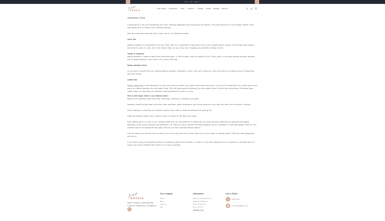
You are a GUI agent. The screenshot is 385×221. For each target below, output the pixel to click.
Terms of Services (199, 204)
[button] (173, 9)
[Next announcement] (257, 2)
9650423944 (235, 199)
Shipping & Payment (200, 201)
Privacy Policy (198, 207)
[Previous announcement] (128, 2)
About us (163, 204)
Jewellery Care (198, 210)
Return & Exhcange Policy (202, 198)
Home (162, 198)
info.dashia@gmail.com (239, 206)
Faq (161, 207)
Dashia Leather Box (135, 85)
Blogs (162, 201)
